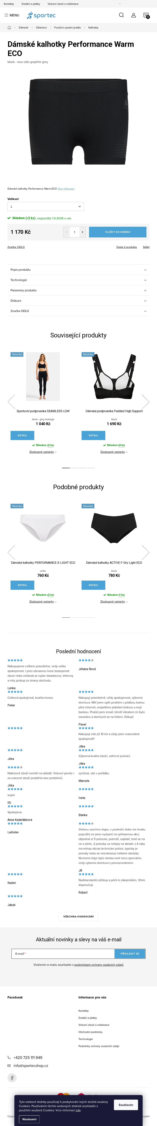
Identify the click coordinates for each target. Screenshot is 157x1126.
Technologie (85, 1039)
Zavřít (28, 245)
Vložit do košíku (117, 232)
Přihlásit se (130, 953)
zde (78, 1110)
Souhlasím (126, 1105)
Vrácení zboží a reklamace (63, 4)
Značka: (16, 247)
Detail (22, 435)
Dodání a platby (31, 4)
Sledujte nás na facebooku (12, 1077)
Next (145, 401)
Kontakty (9, 4)
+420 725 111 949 (28, 1057)
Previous (11, 401)
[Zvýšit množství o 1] (82, 232)
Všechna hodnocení (78, 916)
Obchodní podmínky (90, 1032)
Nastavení (29, 1119)
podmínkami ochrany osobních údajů (98, 965)
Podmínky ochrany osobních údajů (98, 1046)
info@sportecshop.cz (31, 1065)
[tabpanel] (42, 406)
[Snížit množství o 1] (66, 232)
